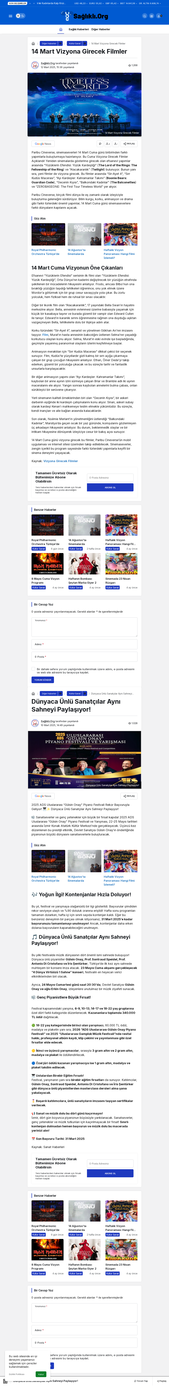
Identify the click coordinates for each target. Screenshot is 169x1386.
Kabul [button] (41, 1374)
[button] (151, 15)
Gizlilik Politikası (16, 1374)
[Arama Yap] (144, 15)
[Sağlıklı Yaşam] (84, 15)
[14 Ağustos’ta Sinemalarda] (84, 241)
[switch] (20, 15)
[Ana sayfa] (60, 29)
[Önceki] (30, 3)
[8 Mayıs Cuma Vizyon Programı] (48, 571)
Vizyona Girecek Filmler (60, 461)
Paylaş (162, 1381)
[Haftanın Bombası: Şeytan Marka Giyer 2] (84, 571)
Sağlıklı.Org (48, 63)
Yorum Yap (142, 1381)
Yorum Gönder (42, 680)
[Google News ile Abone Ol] (43, 144)
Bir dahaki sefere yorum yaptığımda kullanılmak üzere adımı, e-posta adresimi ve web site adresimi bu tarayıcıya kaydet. (85, 671)
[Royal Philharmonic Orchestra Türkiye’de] (48, 241)
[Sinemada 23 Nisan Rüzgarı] (121, 571)
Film (45, 334)
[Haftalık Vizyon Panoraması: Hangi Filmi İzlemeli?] (120, 241)
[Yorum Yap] (100, 143)
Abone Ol (110, 487)
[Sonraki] (34, 3)
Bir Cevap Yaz (43, 604)
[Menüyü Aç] (10, 15)
